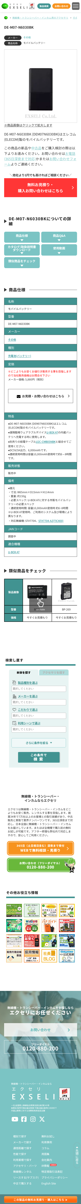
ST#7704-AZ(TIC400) (50, 521)
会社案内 (46, 1160)
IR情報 (45, 1166)
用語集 (45, 1154)
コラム (45, 1148)
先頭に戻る (77, 1156)
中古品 (36, 148)
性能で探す (19, 1154)
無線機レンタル (22, 1171)
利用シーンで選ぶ (29, 723)
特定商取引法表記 (52, 1171)
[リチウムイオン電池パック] (37, 592)
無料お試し (48, 1136)
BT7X (37, 609)
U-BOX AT (52, 432)
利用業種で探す (22, 1160)
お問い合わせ (61, 6)
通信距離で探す (22, 1148)
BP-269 (66, 609)
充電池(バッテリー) (19, 356)
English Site (48, 1183)
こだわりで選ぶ (28, 709)
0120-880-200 (40, 1047)
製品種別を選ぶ (28, 682)
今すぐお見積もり (37, 617)
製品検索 (44, 6)
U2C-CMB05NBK (46, 441)
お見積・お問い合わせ (42, 396)
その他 (76, 17)
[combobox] (38, 689)
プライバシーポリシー (54, 1177)
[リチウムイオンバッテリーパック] (66, 592)
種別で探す (19, 1136)
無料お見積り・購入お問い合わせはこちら (40, 187)
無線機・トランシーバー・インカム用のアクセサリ (40, 17)
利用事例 (46, 1142)
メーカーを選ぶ (28, 696)
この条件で (39, 757)
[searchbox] (39, 689)
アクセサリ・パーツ (25, 1166)
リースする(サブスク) (26, 1177)
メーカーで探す (22, 1142)
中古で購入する (22, 1183)
